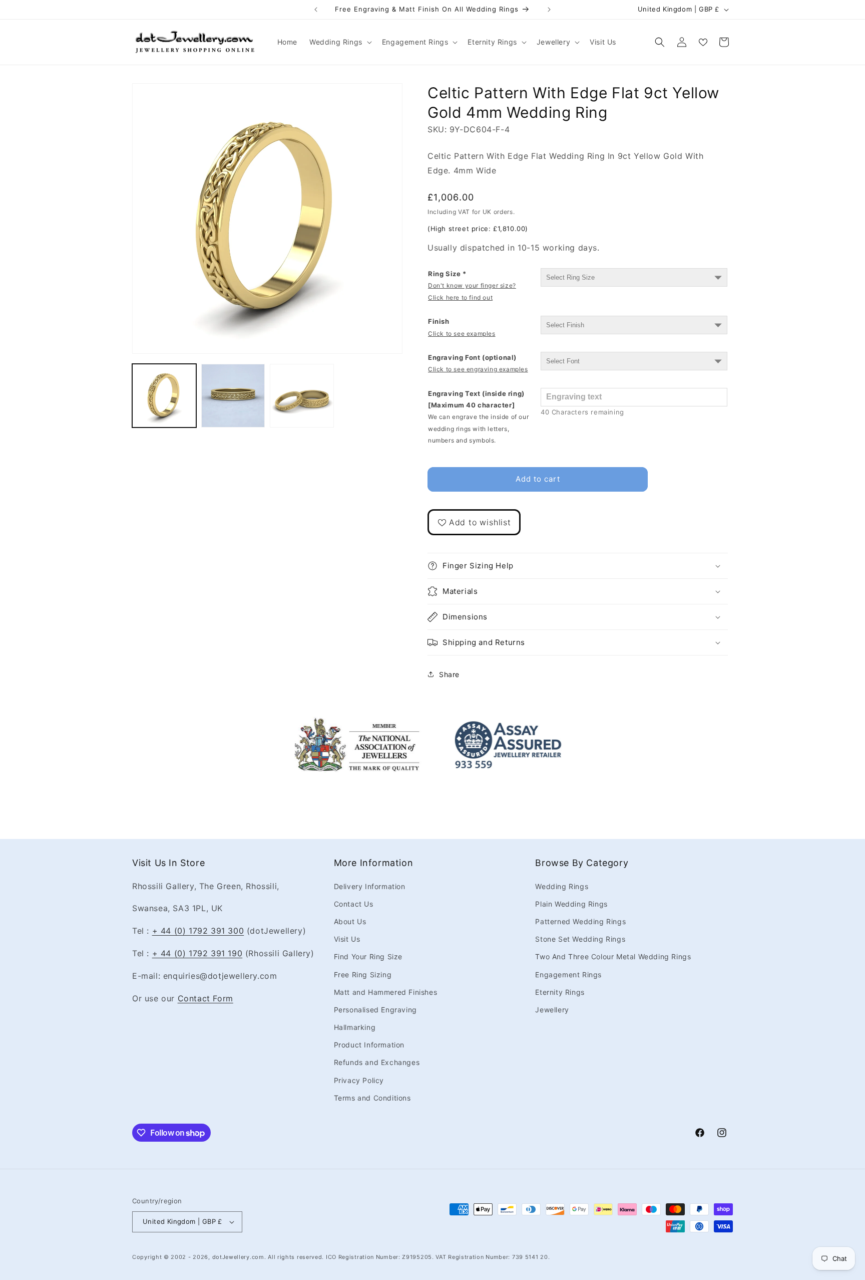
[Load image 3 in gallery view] (302, 396)
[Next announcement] (549, 9)
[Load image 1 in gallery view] (164, 396)
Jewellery (552, 1009)
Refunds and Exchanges (377, 1062)
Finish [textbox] (462, 327)
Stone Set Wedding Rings (580, 939)
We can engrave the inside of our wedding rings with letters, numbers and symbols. (478, 428)
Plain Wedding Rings (571, 904)
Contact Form (205, 998)
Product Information (369, 1044)
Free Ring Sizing (363, 974)
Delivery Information (369, 886)
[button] (339, 42)
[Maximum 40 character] (478, 417)
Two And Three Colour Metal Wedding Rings (613, 956)
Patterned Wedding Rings (580, 921)
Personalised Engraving (375, 1009)
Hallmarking (355, 1027)
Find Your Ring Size (368, 956)
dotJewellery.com (238, 1256)
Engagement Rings (568, 974)
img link (357, 724)
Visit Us (347, 939)
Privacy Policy (359, 1080)
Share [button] (449, 674)
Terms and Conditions (372, 1098)
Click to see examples (462, 333)
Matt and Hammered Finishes (386, 992)
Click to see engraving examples (478, 369)
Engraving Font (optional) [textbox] (478, 363)
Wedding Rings (561, 886)
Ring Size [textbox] (472, 285)
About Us (350, 921)
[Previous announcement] (316, 9)
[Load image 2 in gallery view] (233, 396)
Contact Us (353, 904)
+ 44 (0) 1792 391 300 (198, 931)
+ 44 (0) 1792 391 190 (197, 953)
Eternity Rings (559, 992)
